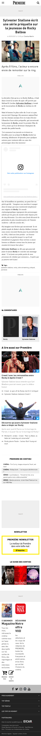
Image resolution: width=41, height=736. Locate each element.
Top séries (6, 701)
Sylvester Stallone (28, 339)
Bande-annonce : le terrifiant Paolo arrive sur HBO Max (20, 481)
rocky (15, 267)
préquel (32, 267)
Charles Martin (29, 36)
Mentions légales (7, 733)
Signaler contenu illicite (20, 733)
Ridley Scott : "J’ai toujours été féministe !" (20, 471)
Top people (6, 706)
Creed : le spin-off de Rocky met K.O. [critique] (21, 391)
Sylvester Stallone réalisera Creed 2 (17, 394)
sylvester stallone (7, 267)
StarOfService (29, 727)
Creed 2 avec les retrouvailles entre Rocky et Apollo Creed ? (18, 376)
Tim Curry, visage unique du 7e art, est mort (19, 465)
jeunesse (4, 270)
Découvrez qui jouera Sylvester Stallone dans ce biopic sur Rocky (20, 424)
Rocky (5, 339)
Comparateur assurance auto (10, 725)
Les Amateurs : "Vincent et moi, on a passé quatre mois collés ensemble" (18, 476)
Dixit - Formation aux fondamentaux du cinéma (15, 729)
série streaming (23, 267)
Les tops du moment (9, 711)
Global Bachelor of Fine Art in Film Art (13, 727)
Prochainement (8, 695)
